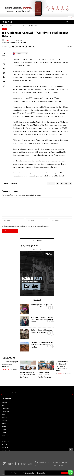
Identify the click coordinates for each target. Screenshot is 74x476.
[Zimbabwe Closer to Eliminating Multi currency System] (24, 334)
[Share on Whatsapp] (16, 46)
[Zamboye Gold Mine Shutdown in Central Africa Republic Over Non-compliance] (24, 346)
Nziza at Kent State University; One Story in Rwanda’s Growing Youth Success (42, 319)
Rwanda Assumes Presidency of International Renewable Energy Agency (62, 366)
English (18, 53)
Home (3, 25)
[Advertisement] (37, 463)
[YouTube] (26, 245)
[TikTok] (32, 245)
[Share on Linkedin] (19, 46)
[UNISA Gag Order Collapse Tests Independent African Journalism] (24, 309)
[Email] (29, 46)
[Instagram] (29, 245)
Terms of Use (41, 473)
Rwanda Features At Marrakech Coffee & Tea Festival (27, 374)
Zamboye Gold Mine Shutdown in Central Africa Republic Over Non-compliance (42, 345)
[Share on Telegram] (23, 46)
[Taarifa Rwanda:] (7, 21)
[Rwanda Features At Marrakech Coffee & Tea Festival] (28, 365)
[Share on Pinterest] (13, 46)
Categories (6, 398)
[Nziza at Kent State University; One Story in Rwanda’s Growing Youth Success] (24, 321)
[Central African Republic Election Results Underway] (46, 365)
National (5, 28)
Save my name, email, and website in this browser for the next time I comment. (26, 226)
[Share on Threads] (26, 46)
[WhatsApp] (37, 245)
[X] (23, 245)
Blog (7, 25)
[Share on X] (9, 46)
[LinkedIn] (34, 245)
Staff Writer (10, 40)
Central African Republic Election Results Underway (44, 374)
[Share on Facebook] (4, 60)
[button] (64, 473)
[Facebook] (21, 245)
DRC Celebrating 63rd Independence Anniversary (10, 364)
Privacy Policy (29, 473)
